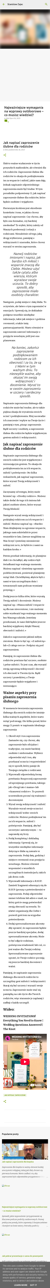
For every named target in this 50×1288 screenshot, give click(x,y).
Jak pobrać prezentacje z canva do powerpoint (22, 1256)
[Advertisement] (25, 75)
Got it (33, 1285)
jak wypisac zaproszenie (15, 1095)
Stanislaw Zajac (15, 4)
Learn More (20, 1285)
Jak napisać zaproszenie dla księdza (18, 1162)
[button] (4, 155)
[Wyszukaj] (46, 4)
